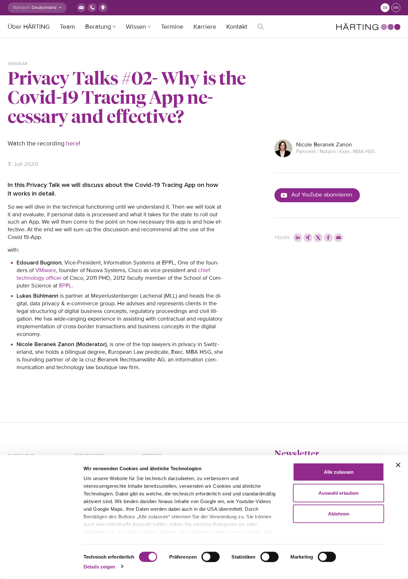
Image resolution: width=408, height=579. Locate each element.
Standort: (21, 7)
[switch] (210, 557)
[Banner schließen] (398, 465)
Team (67, 27)
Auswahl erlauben (338, 492)
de (385, 7)
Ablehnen (338, 513)
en (395, 7)
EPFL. (66, 285)
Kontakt (236, 27)
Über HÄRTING (29, 27)
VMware (45, 270)
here (72, 143)
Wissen (136, 27)
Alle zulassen (338, 472)
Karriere (204, 27)
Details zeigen (99, 566)
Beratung (98, 27)
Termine (172, 27)
